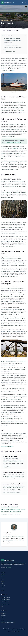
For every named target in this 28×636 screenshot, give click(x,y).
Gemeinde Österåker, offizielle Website (9, 507)
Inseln (14, 30)
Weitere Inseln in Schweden (7, 446)
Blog (2, 606)
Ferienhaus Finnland (5, 601)
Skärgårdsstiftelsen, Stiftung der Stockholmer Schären (13, 509)
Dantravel (9, 567)
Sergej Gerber (7, 533)
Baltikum (2, 590)
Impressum (3, 613)
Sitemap (2, 620)
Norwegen (3, 577)
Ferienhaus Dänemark (5, 604)
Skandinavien (3, 30)
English (18, 631)
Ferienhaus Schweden (5, 597)
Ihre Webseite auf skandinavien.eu (7, 622)
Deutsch (14, 631)
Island (2, 583)
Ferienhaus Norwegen (5, 599)
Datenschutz (3, 615)
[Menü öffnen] (25, 2)
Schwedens (21, 110)
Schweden (9, 30)
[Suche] (23, 2)
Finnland (2, 579)
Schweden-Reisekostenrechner (13, 142)
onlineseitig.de (22, 629)
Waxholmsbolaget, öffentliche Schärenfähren (11, 511)
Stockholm (15, 148)
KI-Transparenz (4, 618)
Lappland (3, 585)
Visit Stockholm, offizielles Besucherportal (10, 514)
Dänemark (3, 581)
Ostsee (12, 70)
